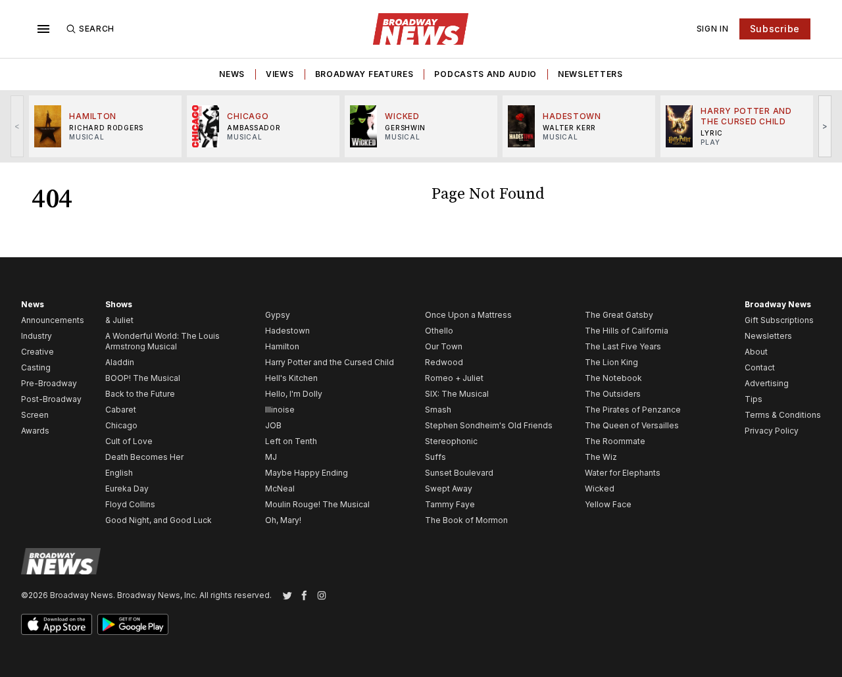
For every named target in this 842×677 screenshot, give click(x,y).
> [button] (825, 126)
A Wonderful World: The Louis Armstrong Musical (162, 341)
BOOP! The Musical (142, 378)
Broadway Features (364, 74)
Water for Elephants (622, 473)
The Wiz (601, 457)
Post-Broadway (51, 399)
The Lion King (611, 362)
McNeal (280, 488)
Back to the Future (140, 394)
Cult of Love (129, 441)
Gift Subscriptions (779, 320)
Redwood (444, 362)
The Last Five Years (623, 346)
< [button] (17, 126)
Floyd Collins (130, 504)
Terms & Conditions (783, 415)
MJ (271, 457)
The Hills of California (626, 331)
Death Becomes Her (144, 457)
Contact (760, 367)
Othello (439, 331)
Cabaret (120, 409)
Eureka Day (127, 488)
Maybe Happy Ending (306, 473)
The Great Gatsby (619, 315)
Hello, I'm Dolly (293, 394)
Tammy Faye (450, 504)
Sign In (713, 29)
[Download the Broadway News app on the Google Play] (132, 624)
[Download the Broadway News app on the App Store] (56, 624)
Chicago (121, 425)
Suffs (435, 457)
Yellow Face (608, 504)
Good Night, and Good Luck (158, 520)
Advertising (767, 383)
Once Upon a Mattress (468, 315)
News (232, 74)
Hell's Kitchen (291, 378)
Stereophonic (451, 441)
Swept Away (448, 488)
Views (280, 74)
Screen (35, 415)
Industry (36, 336)
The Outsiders (613, 394)
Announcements (52, 320)
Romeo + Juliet (454, 378)
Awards (35, 431)
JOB (273, 425)
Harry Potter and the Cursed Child (329, 362)
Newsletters (590, 74)
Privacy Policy (772, 431)
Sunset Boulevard (459, 473)
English (119, 473)
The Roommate (615, 441)
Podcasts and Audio (485, 74)
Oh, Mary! (283, 520)
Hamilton (282, 346)
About (756, 352)
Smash (438, 409)
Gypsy (277, 315)
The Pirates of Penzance (633, 409)
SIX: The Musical (457, 394)
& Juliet (119, 320)
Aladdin (119, 362)
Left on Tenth (291, 441)
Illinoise (280, 409)
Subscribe (775, 28)
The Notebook (613, 378)
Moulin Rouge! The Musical (317, 504)
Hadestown (287, 331)
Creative (37, 352)
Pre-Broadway (49, 383)
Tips (753, 399)
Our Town (443, 346)
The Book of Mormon (466, 520)
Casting (36, 367)
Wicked (599, 488)
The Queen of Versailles (632, 425)
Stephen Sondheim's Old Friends (489, 425)
